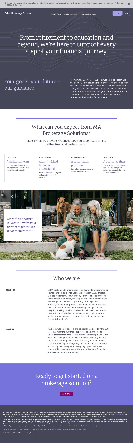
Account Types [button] (56, 14)
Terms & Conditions (9, 429)
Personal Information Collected (43, 429)
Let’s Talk (66, 394)
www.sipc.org (119, 414)
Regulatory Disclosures (88, 14)
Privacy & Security (24, 429)
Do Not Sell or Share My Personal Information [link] (71, 429)
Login (126, 13)
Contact (117, 13)
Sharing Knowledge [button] (70, 14)
